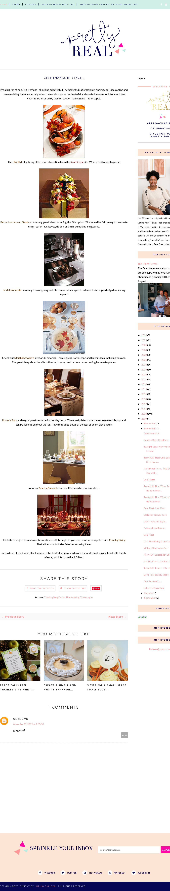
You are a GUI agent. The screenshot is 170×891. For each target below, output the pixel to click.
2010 (144, 413)
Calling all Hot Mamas (155, 528)
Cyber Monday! (152, 433)
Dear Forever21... (152, 581)
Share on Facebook (42, 588)
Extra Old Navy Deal (154, 588)
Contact (31, 4)
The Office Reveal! (147, 263)
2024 (144, 345)
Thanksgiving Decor (54, 597)
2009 (144, 418)
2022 (144, 354)
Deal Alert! (149, 479)
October (148, 593)
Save (97, 588)
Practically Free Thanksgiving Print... (17, 687)
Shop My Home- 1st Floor (58, 4)
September (150, 597)
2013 (144, 399)
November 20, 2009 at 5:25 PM (28, 724)
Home (3, 4)
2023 (144, 350)
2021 (144, 359)
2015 (144, 389)
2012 (144, 403)
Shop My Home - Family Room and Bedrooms (109, 4)
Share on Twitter (75, 588)
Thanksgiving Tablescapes (79, 597)
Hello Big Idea (46, 886)
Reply (124, 735)
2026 (144, 335)
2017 (144, 379)
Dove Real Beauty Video (156, 574)
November (149, 428)
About (16, 4)
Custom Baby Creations (156, 440)
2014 (144, 394)
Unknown (20, 718)
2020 (144, 364)
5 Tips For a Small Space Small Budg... (106, 687)
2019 (144, 369)
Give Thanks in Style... (155, 521)
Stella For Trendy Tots (155, 514)
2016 (144, 384)
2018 (144, 374)
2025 (144, 340)
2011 (144, 408)
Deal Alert (149, 534)
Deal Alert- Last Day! (154, 508)
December (149, 423)
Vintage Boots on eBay (156, 548)
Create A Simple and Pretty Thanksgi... (60, 687)
